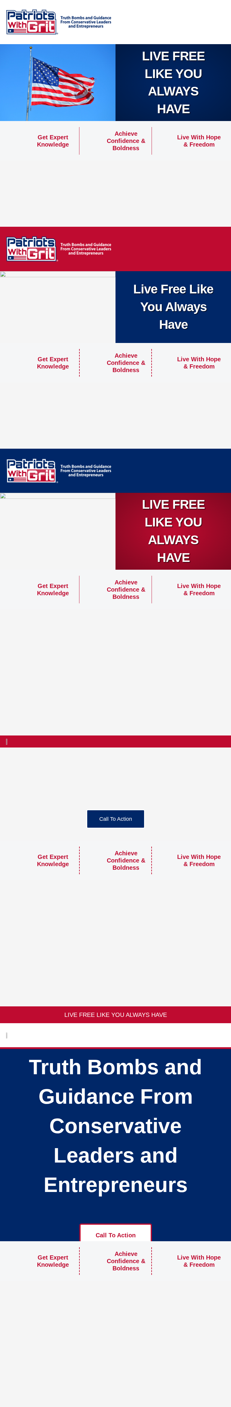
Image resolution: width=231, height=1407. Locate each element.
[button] (210, 22)
